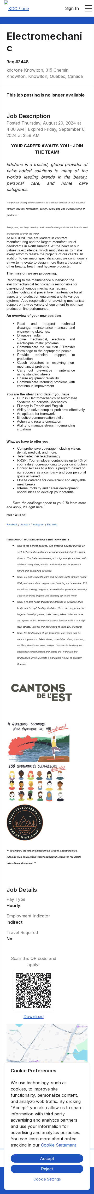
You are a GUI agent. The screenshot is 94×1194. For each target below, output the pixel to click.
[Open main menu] (88, 8)
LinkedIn (25, 524)
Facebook (12, 524)
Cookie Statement (58, 1145)
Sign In (72, 8)
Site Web (52, 524)
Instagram (38, 524)
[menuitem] (16, 8)
